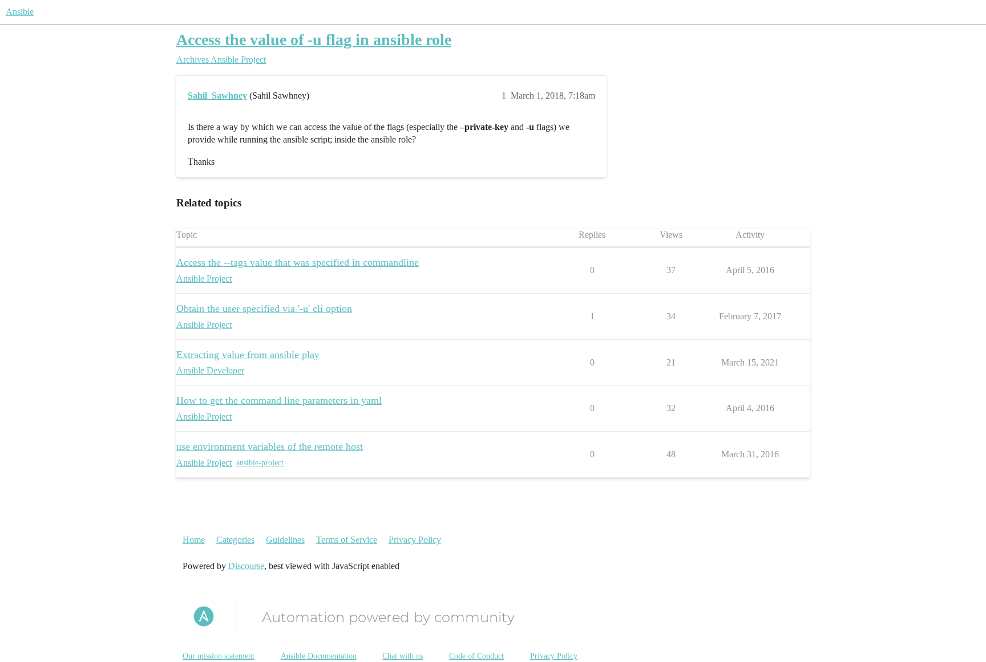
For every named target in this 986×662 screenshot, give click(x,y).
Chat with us (402, 656)
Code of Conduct (476, 656)
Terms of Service (346, 540)
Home (194, 540)
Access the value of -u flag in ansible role (313, 39)
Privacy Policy (415, 540)
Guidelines (285, 540)
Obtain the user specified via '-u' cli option (264, 308)
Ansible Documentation (319, 656)
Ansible (20, 12)
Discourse (246, 566)
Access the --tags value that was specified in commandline (297, 262)
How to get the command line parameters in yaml (279, 400)
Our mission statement (218, 656)
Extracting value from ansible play (248, 354)
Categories (235, 540)
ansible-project (260, 462)
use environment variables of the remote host (269, 446)
